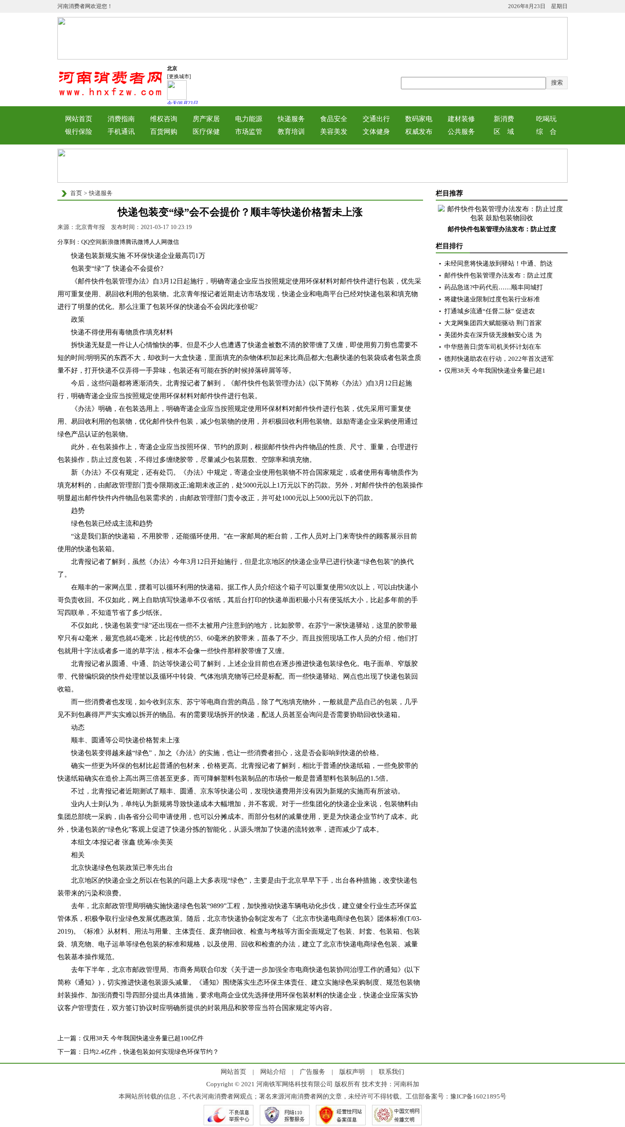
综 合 (546, 131)
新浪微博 (113, 242)
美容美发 (333, 131)
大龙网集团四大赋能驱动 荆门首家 (493, 323)
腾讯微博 (137, 242)
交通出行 (376, 118)
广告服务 (312, 1071)
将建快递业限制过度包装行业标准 (492, 299)
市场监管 (248, 131)
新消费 (504, 118)
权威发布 (418, 131)
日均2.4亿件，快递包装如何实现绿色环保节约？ (151, 1051)
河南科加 (406, 1084)
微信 (173, 242)
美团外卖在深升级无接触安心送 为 (493, 334)
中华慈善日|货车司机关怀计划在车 (492, 346)
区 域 (504, 131)
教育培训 (291, 131)
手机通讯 (121, 131)
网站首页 (78, 118)
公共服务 (461, 131)
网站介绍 (273, 1071)
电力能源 (248, 118)
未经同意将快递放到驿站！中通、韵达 (498, 263)
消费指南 (121, 118)
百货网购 (163, 131)
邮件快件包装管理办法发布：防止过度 (502, 229)
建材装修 (461, 118)
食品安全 (333, 118)
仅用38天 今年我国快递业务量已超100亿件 (143, 1038)
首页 (76, 193)
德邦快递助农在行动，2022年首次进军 (499, 358)
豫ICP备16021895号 (478, 1096)
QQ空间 (91, 242)
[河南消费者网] (110, 95)
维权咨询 (163, 118)
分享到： (69, 242)
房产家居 (206, 118)
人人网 (158, 242)
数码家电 (418, 118)
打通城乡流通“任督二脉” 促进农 (489, 311)
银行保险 (78, 131)
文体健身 (376, 131)
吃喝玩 (546, 118)
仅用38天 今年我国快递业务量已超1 (494, 370)
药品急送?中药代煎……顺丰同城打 (493, 287)
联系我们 (391, 1071)
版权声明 (352, 1071)
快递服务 (291, 118)
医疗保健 (206, 131)
